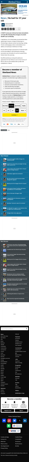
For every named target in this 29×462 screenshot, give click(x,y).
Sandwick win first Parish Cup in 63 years (16, 249)
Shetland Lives (18, 343)
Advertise (3, 441)
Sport (2, 380)
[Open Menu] (1, 1)
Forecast (17, 378)
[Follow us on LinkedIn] (25, 420)
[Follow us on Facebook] (4, 420)
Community (3, 346)
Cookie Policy (18, 437)
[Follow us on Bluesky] (14, 420)
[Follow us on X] (20, 420)
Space (2, 379)
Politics (2, 375)
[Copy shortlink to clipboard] (13, 29)
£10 (17, 110)
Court (2, 353)
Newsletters (18, 388)
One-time (5, 105)
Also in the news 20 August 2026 (14, 193)
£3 (4, 110)
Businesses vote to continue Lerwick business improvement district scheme (16, 274)
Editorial (17, 334)
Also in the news (4, 336)
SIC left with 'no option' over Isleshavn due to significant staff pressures (17, 208)
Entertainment (4, 361)
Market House (18, 355)
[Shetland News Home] (14, 3)
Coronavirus (3, 349)
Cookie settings (5, 437)
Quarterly (17, 105)
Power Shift (3, 377)
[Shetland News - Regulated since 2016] (14, 431)
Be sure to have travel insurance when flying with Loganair (16, 179)
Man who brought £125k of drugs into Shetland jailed (15, 159)
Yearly (24, 105)
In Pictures (17, 338)
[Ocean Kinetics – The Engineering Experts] (14, 9)
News (3, 18)
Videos (17, 390)
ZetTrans (17, 356)
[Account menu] (27, 1)
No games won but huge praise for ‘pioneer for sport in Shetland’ (17, 284)
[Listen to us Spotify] (9, 426)
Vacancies (17, 361)
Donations (18, 441)
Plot (16, 372)
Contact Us (3, 439)
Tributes (17, 340)
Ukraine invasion (4, 384)
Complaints (18, 439)
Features (17, 336)
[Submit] (26, 328)
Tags (16, 384)
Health (2, 365)
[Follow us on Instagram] (9, 420)
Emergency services (5, 358)
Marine (2, 370)
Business (3, 343)
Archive (17, 382)
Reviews (3, 391)
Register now (7, 410)
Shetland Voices (18, 342)
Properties (18, 365)
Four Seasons (18, 345)
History (2, 367)
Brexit (2, 341)
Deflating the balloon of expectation (15, 293)
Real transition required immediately (15, 298)
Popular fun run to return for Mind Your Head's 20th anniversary (16, 289)
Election (2, 356)
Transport (3, 382)
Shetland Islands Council (20, 351)
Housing (2, 368)
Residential (17, 367)
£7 (12, 110)
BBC (16, 353)
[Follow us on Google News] (17, 426)
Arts (2, 339)
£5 (8, 110)
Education (3, 355)
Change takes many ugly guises (14, 213)
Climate (2, 344)
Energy (2, 360)
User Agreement (5, 446)
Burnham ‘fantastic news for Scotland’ (16, 203)
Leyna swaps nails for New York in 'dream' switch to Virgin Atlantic (16, 169)
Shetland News (9, 23)
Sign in (21, 410)
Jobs (16, 359)
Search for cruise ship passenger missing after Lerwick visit (16, 164)
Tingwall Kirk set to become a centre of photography (16, 199)
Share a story (4, 443)
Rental (16, 368)
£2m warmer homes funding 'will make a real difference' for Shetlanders (16, 189)
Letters (2, 390)
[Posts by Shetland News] (3, 24)
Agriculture (3, 337)
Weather (3, 385)
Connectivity (3, 348)
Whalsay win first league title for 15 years (16, 183)
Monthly (11, 105)
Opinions (3, 388)
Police (2, 373)
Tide (16, 380)
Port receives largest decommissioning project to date (16, 255)
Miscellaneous (18, 374)
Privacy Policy (4, 448)
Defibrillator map (19, 393)
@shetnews (8, 25)
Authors (17, 386)
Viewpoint (3, 393)
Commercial (18, 348)
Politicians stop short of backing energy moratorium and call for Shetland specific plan (17, 245)
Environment (3, 363)
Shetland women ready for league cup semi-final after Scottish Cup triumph (17, 279)
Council (2, 351)
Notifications (18, 443)
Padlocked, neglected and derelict (15, 173)
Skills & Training (18, 362)
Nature (2, 372)
